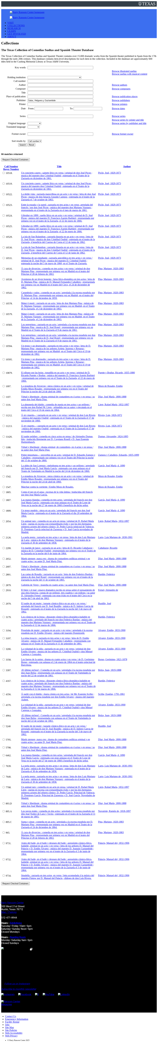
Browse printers (119, 104)
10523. (9, 205)
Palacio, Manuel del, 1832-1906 (113, 843)
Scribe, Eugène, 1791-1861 (111, 694)
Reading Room (18, 937)
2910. (8, 590)
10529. (9, 237)
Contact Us (10, 1016)
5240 (8, 726)
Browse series (118, 116)
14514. (9, 466)
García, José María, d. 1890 (111, 465)
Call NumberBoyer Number (11, 168)
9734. (8, 875)
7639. (8, 766)
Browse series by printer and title (128, 120)
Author (127, 166)
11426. (9, 436)
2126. (8, 537)
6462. (8, 755)
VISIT (10, 22)
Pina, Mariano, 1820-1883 (111, 268)
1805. (8, 492)
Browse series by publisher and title (129, 123)
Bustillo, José (104, 603)
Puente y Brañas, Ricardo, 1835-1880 (116, 372)
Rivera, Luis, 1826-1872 (110, 415)
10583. (9, 324)
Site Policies (11, 1030)
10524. (9, 215)
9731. (8, 843)
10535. (9, 269)
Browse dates (118, 108)
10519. (9, 183)
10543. (9, 293)
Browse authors (119, 85)
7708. (8, 787)
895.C (9, 822)
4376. (8, 705)
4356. (8, 694)
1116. (8, 405)
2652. (8, 559)
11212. (9, 415)
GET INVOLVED (16, 34)
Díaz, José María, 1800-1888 (112, 396)
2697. (8, 566)
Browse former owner (122, 134)
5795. (8, 739)
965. (8, 832)
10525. (9, 226)
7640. (8, 776)
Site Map (9, 1027)
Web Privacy (11, 1035)
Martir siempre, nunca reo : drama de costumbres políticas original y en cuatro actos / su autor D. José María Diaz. (55, 560)
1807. (8, 500)
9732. (8, 859)
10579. (9, 314)
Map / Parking (9, 912)
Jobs (7, 1024)
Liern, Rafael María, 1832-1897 (113, 404)
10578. (9, 303)
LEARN (11, 31)
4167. (8, 681)
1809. (8, 510)
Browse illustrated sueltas (124, 71)
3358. (8, 659)
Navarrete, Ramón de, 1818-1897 (114, 811)
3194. (8, 630)
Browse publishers (121, 100)
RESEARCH (14, 28)
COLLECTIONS (16, 25)
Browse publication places (124, 96)
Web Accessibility (14, 1033)
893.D (9, 803)
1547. (8, 487)
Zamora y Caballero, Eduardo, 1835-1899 (118, 455)
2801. (8, 574)
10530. (9, 247)
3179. (8, 617)
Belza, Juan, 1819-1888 (109, 670)
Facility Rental (12, 1022)
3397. (8, 670)
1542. (8, 476)
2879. (8, 585)
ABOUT (11, 36)
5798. (8, 747)
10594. (9, 346)
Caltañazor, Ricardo (107, 548)
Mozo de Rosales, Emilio (110, 386)
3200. (8, 649)
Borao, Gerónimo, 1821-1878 (112, 659)
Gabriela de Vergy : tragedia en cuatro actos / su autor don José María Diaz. (57, 585)
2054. (8, 521)
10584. (9, 335)
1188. (8, 447)
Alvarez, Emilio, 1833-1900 (111, 630)
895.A (9, 811)
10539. (9, 279)
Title (59, 166)
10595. (9, 359)
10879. (9, 373)
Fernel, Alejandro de (108, 590)
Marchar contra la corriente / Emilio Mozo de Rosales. (47, 487)
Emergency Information (16, 1019)
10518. (9, 173)
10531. (9, 258)
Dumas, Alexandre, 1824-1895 (113, 436)
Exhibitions (16, 923)
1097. (8, 386)
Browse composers (121, 88)
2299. (8, 548)
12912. (9, 455)
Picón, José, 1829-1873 (109, 172)
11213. (9, 426)
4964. (8, 715)
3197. (8, 638)
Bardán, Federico (106, 574)
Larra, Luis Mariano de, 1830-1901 (115, 537)
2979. (8, 603)
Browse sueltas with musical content (129, 74)
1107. (8, 397)
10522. (9, 194)
